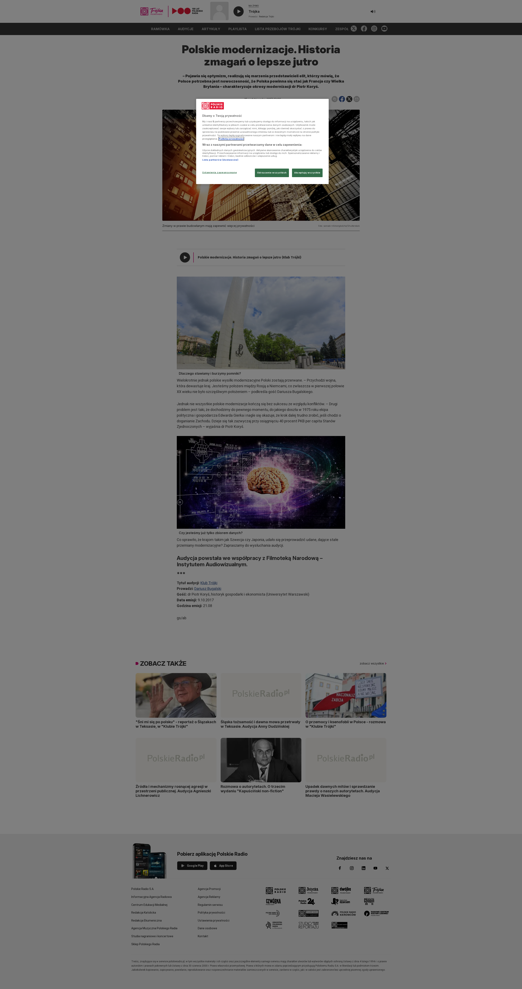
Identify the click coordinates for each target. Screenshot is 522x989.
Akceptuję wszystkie (307, 172)
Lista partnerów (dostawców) (220, 159)
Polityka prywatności (231, 138)
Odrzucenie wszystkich (272, 172)
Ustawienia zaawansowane (219, 172)
